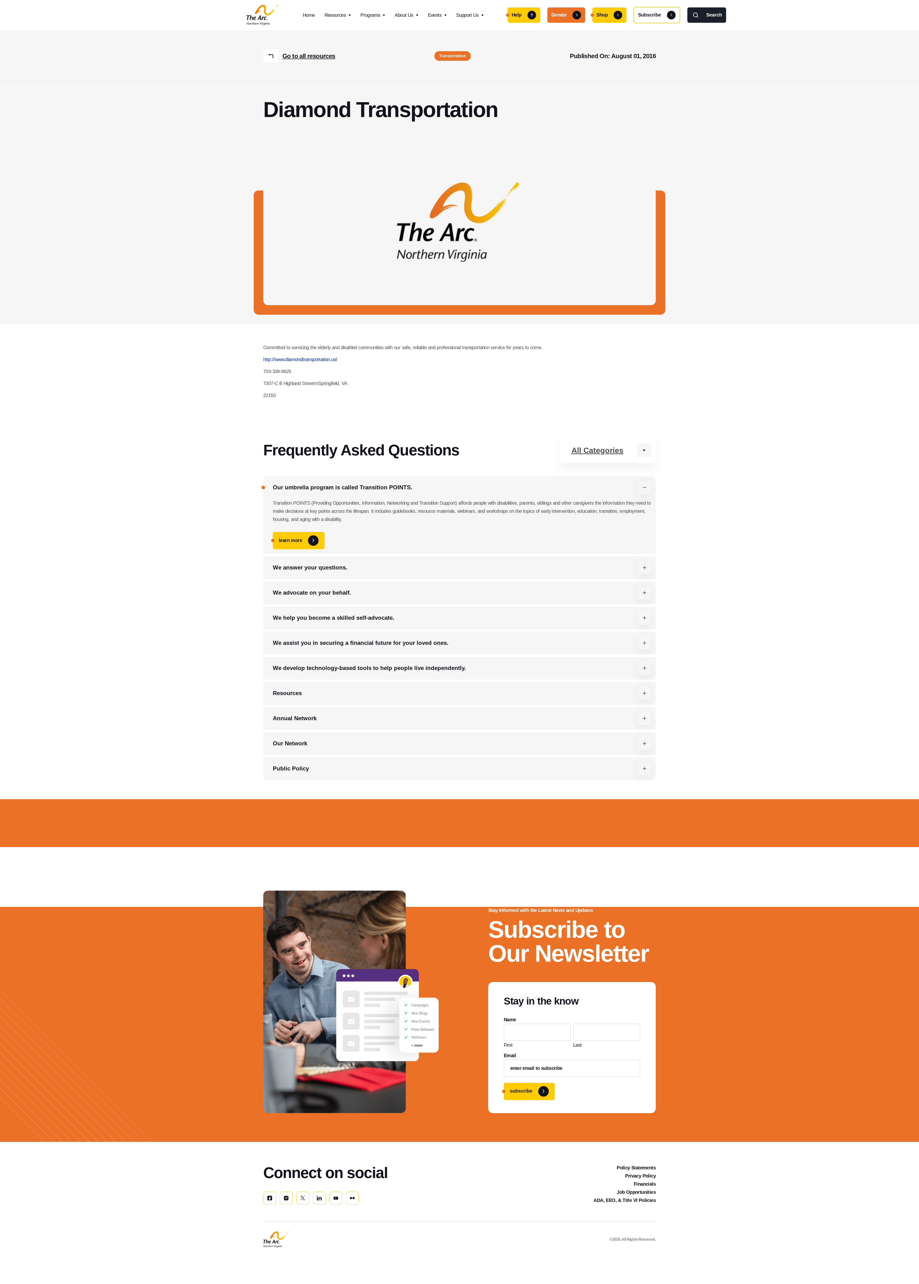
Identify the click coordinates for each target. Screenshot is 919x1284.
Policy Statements (636, 1167)
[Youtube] (335, 1198)
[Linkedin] (319, 1198)
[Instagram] (286, 1198)
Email (510, 1055)
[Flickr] (352, 1198)
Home (309, 15)
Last (577, 1045)
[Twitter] (302, 1198)
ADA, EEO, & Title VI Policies (625, 1200)
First (508, 1045)
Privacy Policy (640, 1175)
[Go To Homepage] (275, 1239)
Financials (645, 1184)
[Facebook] (269, 1198)
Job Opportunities (636, 1192)
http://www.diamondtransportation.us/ (300, 359)
